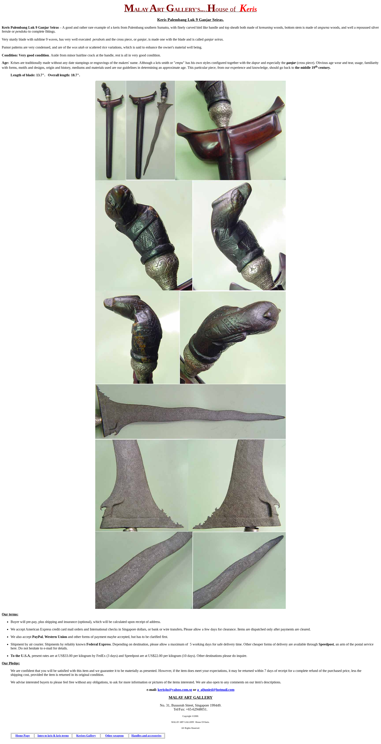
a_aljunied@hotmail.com (215, 690)
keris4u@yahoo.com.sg (175, 690)
